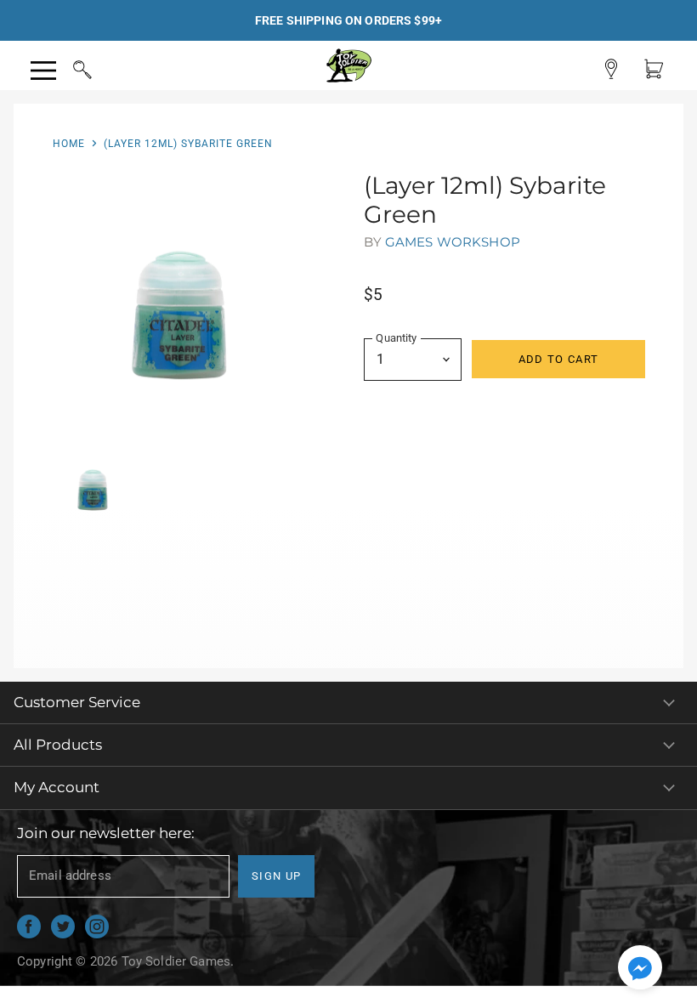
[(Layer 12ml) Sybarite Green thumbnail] (91, 486)
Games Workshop (452, 242)
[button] (640, 969)
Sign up (276, 876)
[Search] (66, 67)
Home (69, 144)
